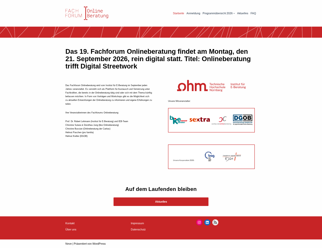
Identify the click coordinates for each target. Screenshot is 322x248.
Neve (68, 243)
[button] (234, 13)
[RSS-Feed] (215, 222)
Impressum (137, 223)
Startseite (178, 13)
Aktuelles (242, 13)
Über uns (70, 229)
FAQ (253, 13)
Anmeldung (193, 13)
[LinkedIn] (207, 222)
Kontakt (69, 223)
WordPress (99, 243)
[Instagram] (199, 222)
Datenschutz (138, 229)
